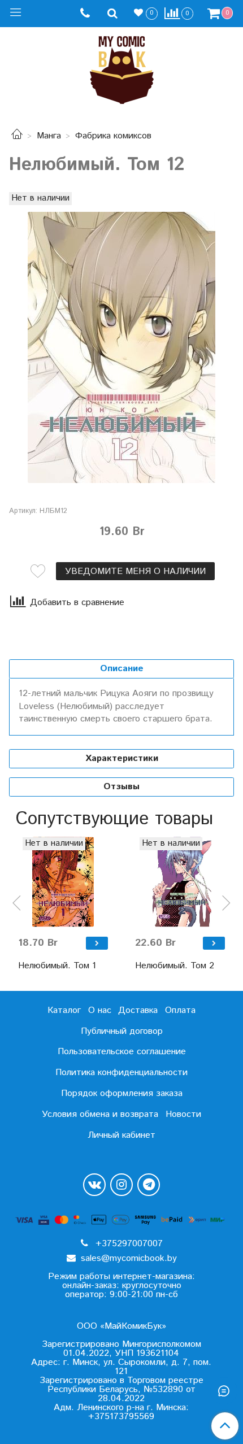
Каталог (64, 1010)
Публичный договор (122, 1031)
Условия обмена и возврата (100, 1114)
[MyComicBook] (122, 67)
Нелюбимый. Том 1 (57, 965)
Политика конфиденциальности (121, 1072)
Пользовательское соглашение (122, 1051)
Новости (183, 1114)
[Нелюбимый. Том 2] (180, 882)
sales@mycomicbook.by (127, 1258)
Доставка (138, 1010)
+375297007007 (128, 1243)
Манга (49, 135)
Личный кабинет (121, 1135)
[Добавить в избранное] (38, 571)
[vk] (94, 1184)
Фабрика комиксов (113, 135)
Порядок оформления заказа (122, 1093)
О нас (99, 1010)
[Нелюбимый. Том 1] (63, 882)
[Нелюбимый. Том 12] (121, 347)
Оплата (180, 1010)
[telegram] (148, 1184)
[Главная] (17, 135)
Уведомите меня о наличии (135, 571)
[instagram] (121, 1184)
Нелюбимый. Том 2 (174, 965)
